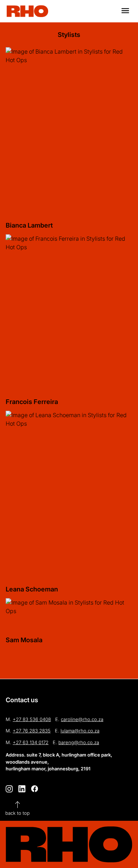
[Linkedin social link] (21, 788)
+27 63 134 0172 (30, 742)
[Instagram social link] (9, 788)
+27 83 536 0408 (32, 719)
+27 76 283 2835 (32, 730)
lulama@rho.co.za (80, 730)
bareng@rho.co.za (78, 742)
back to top (17, 807)
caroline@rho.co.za (82, 719)
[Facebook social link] (34, 788)
